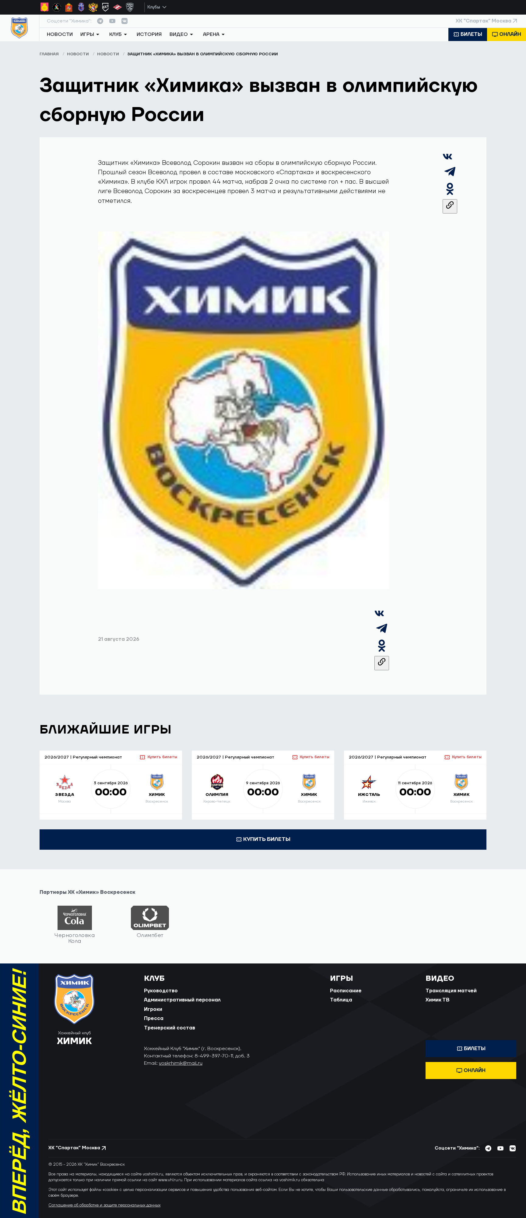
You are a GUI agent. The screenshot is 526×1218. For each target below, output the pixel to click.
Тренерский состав (169, 1028)
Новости (60, 34)
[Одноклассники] (450, 194)
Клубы (153, 7)
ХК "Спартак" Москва (483, 21)
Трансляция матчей (451, 991)
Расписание (346, 991)
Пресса (153, 1018)
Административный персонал (182, 1000)
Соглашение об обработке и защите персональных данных (104, 1205)
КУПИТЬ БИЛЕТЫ (266, 839)
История (149, 34)
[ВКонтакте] (447, 159)
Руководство (161, 991)
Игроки (153, 1009)
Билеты (471, 34)
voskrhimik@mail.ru (180, 1063)
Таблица (341, 1000)
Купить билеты (162, 757)
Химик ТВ (438, 1000)
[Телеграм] (450, 177)
